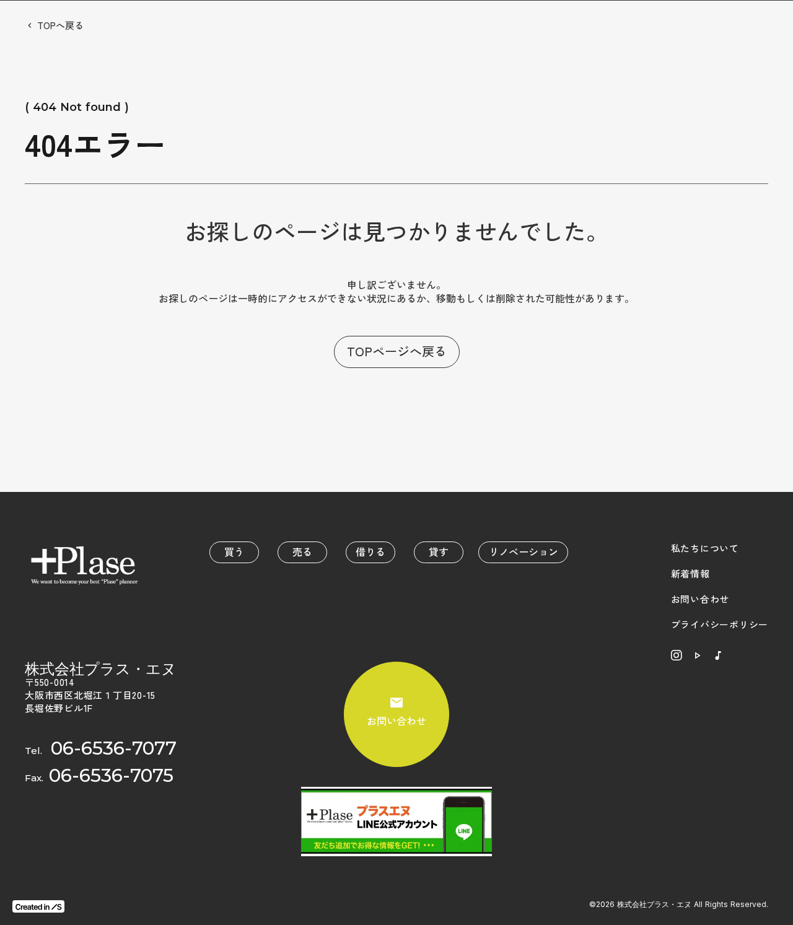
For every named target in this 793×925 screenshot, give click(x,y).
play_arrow (697, 655)
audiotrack (718, 655)
